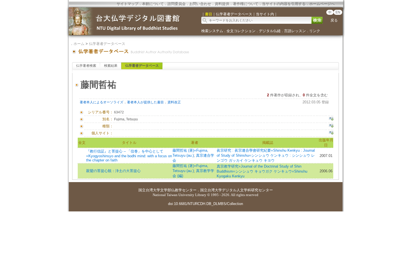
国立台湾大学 (149, 190)
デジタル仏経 (270, 31)
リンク (314, 31)
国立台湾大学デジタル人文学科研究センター (236, 190)
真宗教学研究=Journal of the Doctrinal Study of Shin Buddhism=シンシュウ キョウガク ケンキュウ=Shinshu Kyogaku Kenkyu (262, 171)
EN (338, 12)
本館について (153, 4)
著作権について (245, 4)
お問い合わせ (200, 4)
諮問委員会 (176, 4)
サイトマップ (127, 4)
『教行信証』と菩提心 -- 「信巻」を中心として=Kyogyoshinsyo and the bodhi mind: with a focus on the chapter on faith (129, 155)
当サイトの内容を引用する (284, 4)
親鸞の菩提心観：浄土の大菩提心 (113, 171)
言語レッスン (295, 31)
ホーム (79, 44)
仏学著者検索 (86, 66)
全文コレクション (241, 31)
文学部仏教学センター (178, 190)
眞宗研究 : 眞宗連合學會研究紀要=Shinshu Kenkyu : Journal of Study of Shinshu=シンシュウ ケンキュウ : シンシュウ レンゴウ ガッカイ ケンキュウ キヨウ (266, 155)
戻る (334, 20)
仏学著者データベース (107, 44)
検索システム (212, 31)
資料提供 (222, 4)
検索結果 (110, 66)
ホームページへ (322, 4)
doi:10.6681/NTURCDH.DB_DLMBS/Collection (205, 204)
